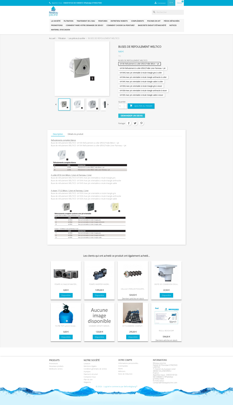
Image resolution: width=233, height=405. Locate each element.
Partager (128, 123)
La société (55, 21)
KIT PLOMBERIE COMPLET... (132, 326)
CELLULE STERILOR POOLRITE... (133, 289)
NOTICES (173, 25)
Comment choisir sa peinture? (121, 25)
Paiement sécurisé (91, 374)
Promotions (57, 25)
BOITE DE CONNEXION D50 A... (166, 284)
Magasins (87, 382)
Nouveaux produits (56, 366)
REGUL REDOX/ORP (166, 330)
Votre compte (125, 360)
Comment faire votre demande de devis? (84, 25)
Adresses (121, 371)
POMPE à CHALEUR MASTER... (66, 284)
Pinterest (141, 123)
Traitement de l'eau (86, 21)
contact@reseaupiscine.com (165, 382)
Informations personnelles (128, 363)
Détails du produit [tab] (75, 134)
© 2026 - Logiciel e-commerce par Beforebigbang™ (116, 386)
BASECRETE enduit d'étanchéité (152, 25)
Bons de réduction (125, 374)
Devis (179, 2)
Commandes (123, 366)
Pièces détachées (171, 21)
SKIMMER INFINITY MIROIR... (99, 326)
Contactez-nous (90, 377)
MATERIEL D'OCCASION (60, 29)
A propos (87, 371)
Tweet (135, 123)
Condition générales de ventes (95, 369)
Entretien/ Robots (119, 21)
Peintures (102, 21)
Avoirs (120, 368)
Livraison (87, 363)
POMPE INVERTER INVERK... (99, 284)
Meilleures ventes (56, 369)
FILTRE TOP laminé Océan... (65, 326)
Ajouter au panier (141, 105)
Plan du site (88, 379)
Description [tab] (58, 134)
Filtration (68, 21)
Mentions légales (90, 366)
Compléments (137, 21)
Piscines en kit (153, 21)
